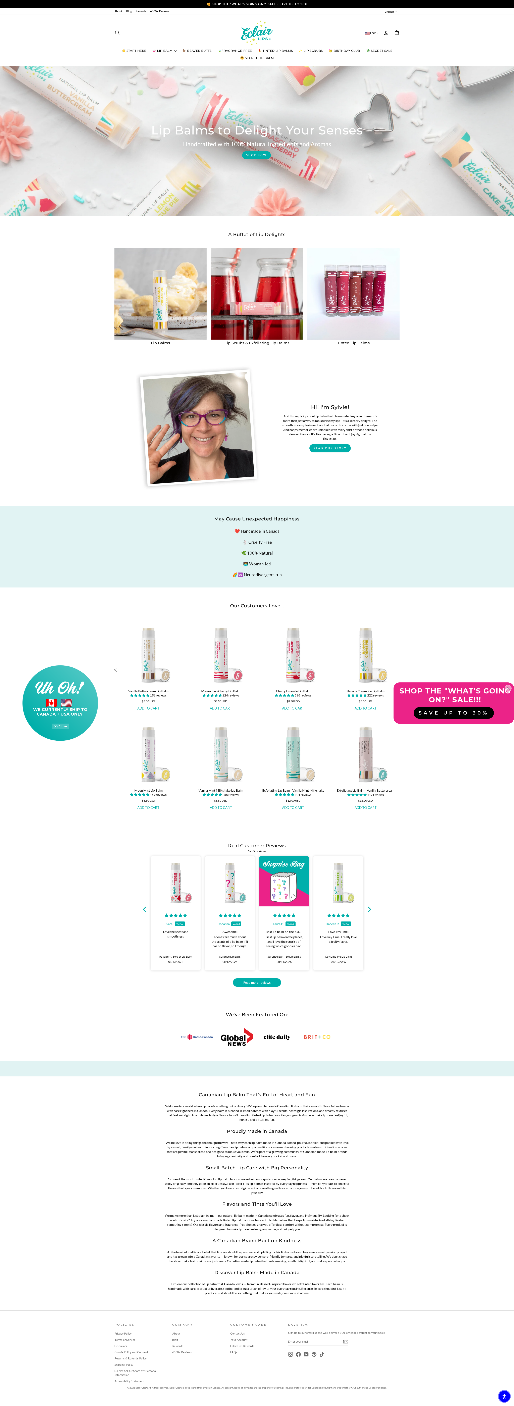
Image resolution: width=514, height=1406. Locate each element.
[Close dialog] (115, 670)
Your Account (239, 1339)
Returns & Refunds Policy (130, 1358)
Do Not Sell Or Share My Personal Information (135, 1372)
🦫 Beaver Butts (197, 51)
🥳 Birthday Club (344, 51)
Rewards (141, 11)
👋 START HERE (134, 51)
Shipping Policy (123, 1364)
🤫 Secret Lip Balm (257, 58)
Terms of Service (125, 1339)
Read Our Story (330, 448)
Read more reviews (257, 982)
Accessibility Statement (129, 1381)
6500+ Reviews (159, 11)
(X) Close (60, 726)
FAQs (233, 1352)
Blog (129, 11)
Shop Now (256, 155)
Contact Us (237, 1333)
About (118, 11)
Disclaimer (120, 1346)
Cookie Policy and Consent (131, 1352)
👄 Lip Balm (162, 51)
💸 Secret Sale (379, 51)
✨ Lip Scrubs (311, 51)
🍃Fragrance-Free (235, 51)
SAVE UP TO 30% (454, 713)
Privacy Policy (123, 1333)
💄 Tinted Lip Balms (275, 51)
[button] (140, 695)
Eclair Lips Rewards (242, 1346)
